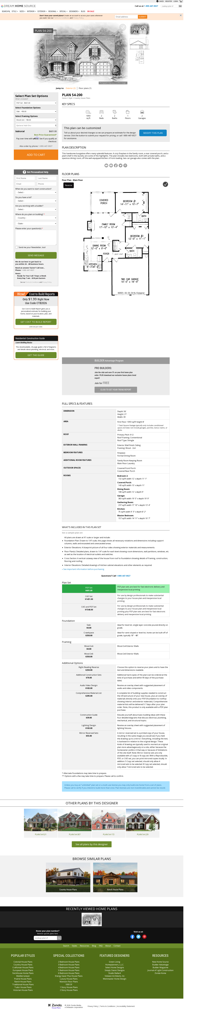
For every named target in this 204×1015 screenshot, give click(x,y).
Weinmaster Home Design (114, 978)
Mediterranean (23, 976)
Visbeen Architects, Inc (115, 976)
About (108, 945)
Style (14, 11)
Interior (31, 11)
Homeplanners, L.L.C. (114, 964)
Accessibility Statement (126, 1006)
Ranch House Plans (22, 981)
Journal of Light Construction (160, 970)
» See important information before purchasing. (83, 569)
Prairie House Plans (23, 978)
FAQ (100, 945)
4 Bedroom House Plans (68, 967)
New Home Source (160, 962)
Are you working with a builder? (29, 206)
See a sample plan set (72, 532)
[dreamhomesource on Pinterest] (144, 937)
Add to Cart (36, 155)
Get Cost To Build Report (36, 321)
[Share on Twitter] (120, 165)
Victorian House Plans (23, 990)
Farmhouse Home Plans (23, 973)
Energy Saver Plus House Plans (69, 976)
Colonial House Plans (23, 962)
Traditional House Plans (23, 984)
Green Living (114, 962)
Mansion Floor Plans (69, 981)
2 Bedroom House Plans (68, 962)
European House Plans (23, 970)
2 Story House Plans (69, 990)
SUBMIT (142, 16)
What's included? (21, 99)
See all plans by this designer (92, 844)
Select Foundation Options (27, 107)
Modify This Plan (153, 133)
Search (66, 945)
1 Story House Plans (69, 987)
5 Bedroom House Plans (68, 970)
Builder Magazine (160, 967)
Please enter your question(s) (29, 228)
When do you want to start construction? (33, 189)
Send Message (36, 255)
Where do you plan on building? (30, 214)
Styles (74, 945)
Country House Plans (82, 98)
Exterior (42, 11)
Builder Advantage (160, 964)
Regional (52, 11)
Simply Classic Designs (115, 970)
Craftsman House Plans (23, 967)
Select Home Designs (114, 967)
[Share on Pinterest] (125, 165)
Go (180, 6)
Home (64, 98)
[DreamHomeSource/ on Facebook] (132, 937)
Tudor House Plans (23, 987)
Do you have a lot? (23, 197)
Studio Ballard (114, 973)
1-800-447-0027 (45, 146)
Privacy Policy (78, 18)
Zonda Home (160, 973)
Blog (83, 11)
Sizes (22, 11)
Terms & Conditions (61, 18)
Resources (84, 945)
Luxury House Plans (69, 978)
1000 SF (68, 984)
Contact (117, 945)
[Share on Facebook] (115, 165)
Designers (73, 11)
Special (63, 11)
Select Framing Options (26, 116)
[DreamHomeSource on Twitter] (138, 937)
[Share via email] (106, 165)
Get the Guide (36, 355)
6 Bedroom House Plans (68, 973)
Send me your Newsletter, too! (32, 247)
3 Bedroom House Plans (68, 964)
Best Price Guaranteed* (45, 135)
